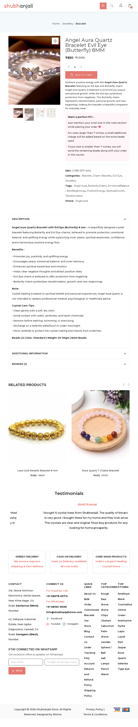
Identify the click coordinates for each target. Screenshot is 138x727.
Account (89, 663)
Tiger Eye (123, 668)
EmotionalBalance (118, 185)
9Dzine (57, 714)
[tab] (69, 219)
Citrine (122, 609)
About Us (90, 593)
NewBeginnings (76, 190)
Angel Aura (80, 185)
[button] (129, 6)
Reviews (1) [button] (19, 364)
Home (56, 23)
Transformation (74, 195)
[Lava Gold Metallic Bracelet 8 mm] (37, 427)
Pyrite (121, 625)
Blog (87, 631)
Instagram (73, 623)
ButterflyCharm (97, 185)
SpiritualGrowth (115, 190)
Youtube (55, 623)
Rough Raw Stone (105, 599)
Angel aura (81, 200)
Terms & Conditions (95, 714)
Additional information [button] (30, 353)
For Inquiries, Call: (57, 590)
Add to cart (83, 75)
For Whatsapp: (55, 601)
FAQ (86, 658)
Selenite (123, 663)
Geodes (106, 642)
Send (19, 670)
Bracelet (81, 23)
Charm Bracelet (102, 175)
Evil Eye (117, 175)
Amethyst (124, 593)
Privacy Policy (94, 709)
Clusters (106, 620)
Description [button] (20, 219)
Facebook (56, 618)
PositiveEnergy (96, 190)
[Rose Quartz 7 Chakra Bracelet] (101, 427)
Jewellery (67, 23)
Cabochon (107, 625)
